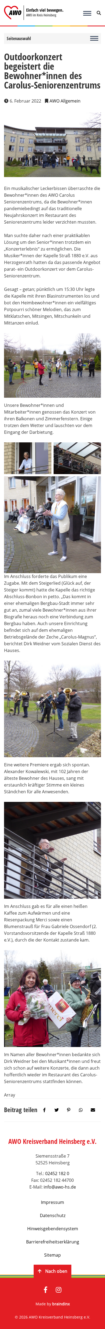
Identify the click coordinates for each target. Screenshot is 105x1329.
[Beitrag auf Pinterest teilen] (69, 1110)
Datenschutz (52, 1215)
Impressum (52, 1202)
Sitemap (52, 1255)
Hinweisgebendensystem (52, 1229)
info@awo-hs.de (60, 1187)
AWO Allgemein (65, 101)
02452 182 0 (57, 1173)
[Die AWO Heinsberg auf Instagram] (58, 1290)
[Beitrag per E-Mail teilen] (93, 1110)
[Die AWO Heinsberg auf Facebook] (45, 1290)
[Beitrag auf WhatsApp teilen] (81, 1110)
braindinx (61, 1303)
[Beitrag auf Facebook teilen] (44, 1110)
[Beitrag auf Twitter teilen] (56, 1110)
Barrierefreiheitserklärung (52, 1242)
